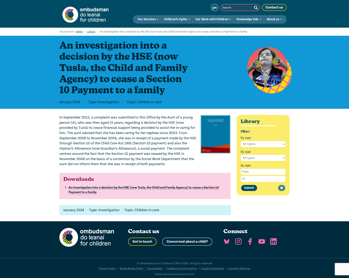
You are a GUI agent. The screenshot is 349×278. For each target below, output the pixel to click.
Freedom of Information (182, 268)
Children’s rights (176, 19)
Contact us (274, 7)
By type (246, 151)
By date (246, 165)
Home (79, 31)
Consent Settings (239, 268)
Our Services (147, 19)
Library (91, 31)
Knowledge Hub (248, 19)
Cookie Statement (212, 268)
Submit (249, 188)
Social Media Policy (131, 268)
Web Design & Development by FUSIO (174, 274)
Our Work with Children (212, 19)
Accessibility (155, 268)
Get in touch (142, 242)
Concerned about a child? (187, 242)
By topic (246, 138)
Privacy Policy (107, 268)
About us (273, 19)
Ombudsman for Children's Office (85, 14)
